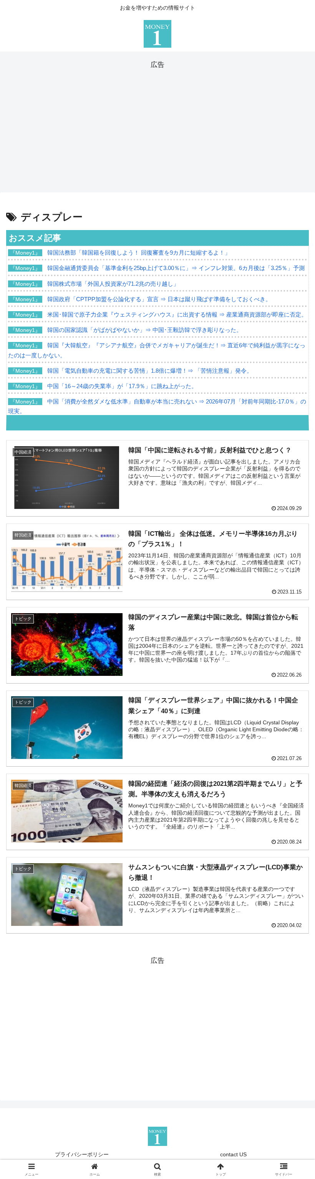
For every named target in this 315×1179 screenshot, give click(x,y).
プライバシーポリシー (82, 1154)
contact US (233, 1154)
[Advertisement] (157, 124)
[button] (291, 1040)
